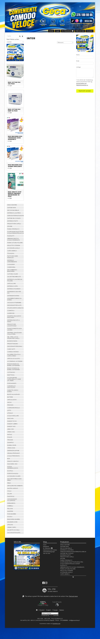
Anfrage (78, 67)
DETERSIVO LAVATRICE (14, 213)
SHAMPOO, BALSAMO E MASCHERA (14, 316)
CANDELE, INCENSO (13, 352)
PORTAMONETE (11, 383)
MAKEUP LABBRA (12, 424)
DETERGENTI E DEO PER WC (14, 292)
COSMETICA (10, 310)
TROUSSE (10, 440)
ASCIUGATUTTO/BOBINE (14, 302)
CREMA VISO (11, 432)
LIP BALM (10, 413)
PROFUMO (10, 405)
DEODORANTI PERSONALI (14, 346)
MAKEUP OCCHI (11, 421)
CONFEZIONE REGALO (13, 408)
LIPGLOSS (10, 525)
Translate (55, 615)
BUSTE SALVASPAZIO (13, 394)
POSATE (9, 437)
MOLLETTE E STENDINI (13, 245)
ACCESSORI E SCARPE (13, 476)
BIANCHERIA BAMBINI (13, 519)
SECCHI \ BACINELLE (13, 210)
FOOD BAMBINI (11, 514)
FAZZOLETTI (10, 236)
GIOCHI (9, 402)
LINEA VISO (10, 429)
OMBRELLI (10, 506)
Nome (78, 55)
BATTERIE (10, 397)
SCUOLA (9, 516)
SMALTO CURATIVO (13, 461)
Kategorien (46, 546)
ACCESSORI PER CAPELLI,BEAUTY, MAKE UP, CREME (14, 379)
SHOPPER (10, 511)
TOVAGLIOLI (10, 253)
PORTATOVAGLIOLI (12, 473)
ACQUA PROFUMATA (13, 456)
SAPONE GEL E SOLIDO (14, 218)
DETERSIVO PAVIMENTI (13, 289)
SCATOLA (10, 471)
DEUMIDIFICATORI (12, 522)
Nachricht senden (85, 91)
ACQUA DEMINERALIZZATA (12, 467)
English (48, 610)
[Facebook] (43, 583)
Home (51, 31)
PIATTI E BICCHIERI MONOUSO (12, 256)
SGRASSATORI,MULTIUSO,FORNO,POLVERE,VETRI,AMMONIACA (15, 215)
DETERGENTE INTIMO (13, 296)
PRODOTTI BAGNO (12, 344)
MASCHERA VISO (12, 464)
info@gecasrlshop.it (74, 620)
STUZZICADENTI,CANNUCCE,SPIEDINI (15, 308)
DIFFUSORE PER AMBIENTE (15, 486)
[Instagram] (46, 583)
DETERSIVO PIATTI (12, 221)
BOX (8, 459)
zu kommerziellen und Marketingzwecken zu (84, 83)
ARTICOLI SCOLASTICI (13, 358)
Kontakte (89, 31)
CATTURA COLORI (12, 274)
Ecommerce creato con (50, 623)
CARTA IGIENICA (12, 251)
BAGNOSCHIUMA (12, 341)
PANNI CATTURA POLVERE (15, 243)
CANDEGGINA (11, 267)
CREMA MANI (11, 448)
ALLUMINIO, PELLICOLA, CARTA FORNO (14, 355)
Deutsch (41, 610)
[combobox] (65, 42)
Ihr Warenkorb (67, 31)
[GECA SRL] (50, 17)
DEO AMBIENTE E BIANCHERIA (12, 270)
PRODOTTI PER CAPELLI (14, 224)
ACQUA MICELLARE (13, 416)
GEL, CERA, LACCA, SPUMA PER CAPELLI (13, 337)
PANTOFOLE (10, 496)
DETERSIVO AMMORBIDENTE (12, 261)
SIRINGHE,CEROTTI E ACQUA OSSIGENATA (13, 239)
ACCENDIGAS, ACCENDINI (14, 361)
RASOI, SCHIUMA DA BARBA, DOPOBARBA (13, 368)
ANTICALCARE (11, 283)
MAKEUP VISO (11, 426)
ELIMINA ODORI (11, 445)
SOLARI (9, 494)
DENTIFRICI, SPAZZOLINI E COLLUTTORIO (14, 333)
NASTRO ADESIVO (12, 488)
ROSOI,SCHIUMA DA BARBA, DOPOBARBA (13, 364)
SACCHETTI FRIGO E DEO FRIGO (14, 479)
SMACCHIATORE (12, 205)
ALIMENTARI (10, 313)
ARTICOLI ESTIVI (11, 400)
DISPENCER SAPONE (13, 450)
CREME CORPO (11, 527)
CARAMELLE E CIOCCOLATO (11, 386)
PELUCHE (10, 509)
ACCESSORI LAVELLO (13, 248)
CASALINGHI (11, 264)
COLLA (9, 491)
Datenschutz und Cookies (50, 550)
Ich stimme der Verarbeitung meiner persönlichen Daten (84, 82)
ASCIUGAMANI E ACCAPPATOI (12, 499)
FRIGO (9, 483)
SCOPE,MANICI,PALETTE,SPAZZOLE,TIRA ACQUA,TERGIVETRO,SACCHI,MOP (15, 232)
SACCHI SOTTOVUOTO (13, 533)
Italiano (61, 610)
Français (55, 610)
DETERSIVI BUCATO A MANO (13, 321)
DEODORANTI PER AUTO (14, 305)
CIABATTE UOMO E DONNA (12, 391)
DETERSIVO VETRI (12, 286)
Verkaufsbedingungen (49, 552)
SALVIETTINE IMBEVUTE (14, 277)
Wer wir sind (80, 31)
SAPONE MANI (11, 208)
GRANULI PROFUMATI (13, 453)
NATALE (9, 434)
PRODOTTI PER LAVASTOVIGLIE (11, 325)
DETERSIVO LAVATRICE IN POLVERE (14, 280)
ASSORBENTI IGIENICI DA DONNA (14, 299)
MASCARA (10, 418)
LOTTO (9, 410)
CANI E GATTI (11, 349)
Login (57, 31)
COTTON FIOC (11, 372)
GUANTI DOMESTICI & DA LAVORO (14, 329)
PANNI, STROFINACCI (13, 229)
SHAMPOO (10, 442)
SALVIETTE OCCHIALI (13, 530)
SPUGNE (9, 226)
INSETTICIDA (10, 375)
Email (77, 61)
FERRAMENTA (11, 503)
